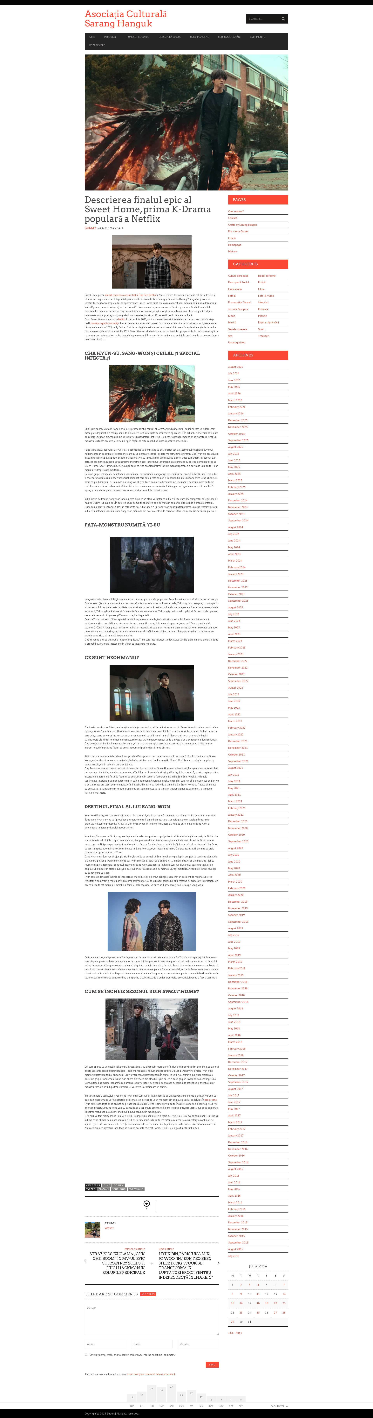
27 (275, 1312)
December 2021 (238, 741)
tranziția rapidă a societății (105, 323)
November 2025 (238, 427)
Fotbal (232, 295)
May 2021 (234, 788)
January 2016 (236, 1216)
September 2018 (238, 1002)
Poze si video (97, 45)
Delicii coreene (199, 37)
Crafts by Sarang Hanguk (242, 224)
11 (258, 1294)
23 (241, 1312)
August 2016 (235, 1169)
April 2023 (234, 634)
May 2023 (234, 627)
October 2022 (236, 674)
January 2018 (236, 1055)
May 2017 (234, 1109)
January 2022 (236, 734)
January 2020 (236, 895)
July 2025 (233, 453)
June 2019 (234, 941)
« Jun (231, 1333)
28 (284, 1312)
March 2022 (235, 721)
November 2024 (238, 507)
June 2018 (234, 1022)
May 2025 (234, 467)
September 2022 (238, 681)
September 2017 (238, 1082)
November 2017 (238, 1069)
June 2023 (234, 621)
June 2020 (234, 861)
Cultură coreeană (238, 275)
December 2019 (238, 901)
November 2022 (238, 667)
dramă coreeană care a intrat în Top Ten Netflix (130, 295)
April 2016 (234, 1195)
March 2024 (235, 560)
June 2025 (234, 460)
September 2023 (238, 600)
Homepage (234, 245)
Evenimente (257, 37)
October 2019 (236, 915)
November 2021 (238, 747)
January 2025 (236, 494)
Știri (92, 37)
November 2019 (238, 908)
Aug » (239, 1333)
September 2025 (238, 440)
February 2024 (237, 567)
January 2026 (236, 413)
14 (284, 1294)
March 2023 (235, 641)
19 (266, 1303)
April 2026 (234, 393)
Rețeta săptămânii (229, 37)
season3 (104, 1189)
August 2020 (235, 848)
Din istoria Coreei (238, 231)
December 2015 (238, 1222)
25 (258, 1312)
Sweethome (136, 1189)
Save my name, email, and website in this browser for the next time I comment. (132, 1355)
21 (284, 1303)
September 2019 (238, 921)
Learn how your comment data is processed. (151, 1374)
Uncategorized (236, 342)
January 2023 (236, 654)
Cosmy (90, 228)
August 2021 (235, 768)
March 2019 (235, 961)
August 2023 (235, 607)
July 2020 (233, 854)
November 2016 (238, 1149)
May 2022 (234, 707)
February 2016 (237, 1209)
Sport (261, 329)
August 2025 (235, 447)
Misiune (232, 251)
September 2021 (238, 761)
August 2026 (235, 367)
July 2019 (233, 935)
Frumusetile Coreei (137, 37)
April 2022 (234, 714)
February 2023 (237, 647)
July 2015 (233, 1256)
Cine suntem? (236, 211)
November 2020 (238, 828)
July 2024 (233, 534)
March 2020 (235, 881)
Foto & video (266, 295)
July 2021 (233, 774)
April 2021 (234, 794)
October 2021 (236, 754)
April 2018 (234, 1035)
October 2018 (236, 995)
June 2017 (234, 1102)
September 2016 (238, 1162)
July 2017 (233, 1095)
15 (232, 1303)
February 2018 (237, 1048)
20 (275, 1303)
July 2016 (233, 1175)
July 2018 (233, 1015)
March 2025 (235, 480)
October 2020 (236, 834)
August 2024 (235, 527)
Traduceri (263, 336)
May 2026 (234, 387)
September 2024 (238, 520)
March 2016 (235, 1202)
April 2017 (234, 1115)
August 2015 (235, 1249)
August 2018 (235, 1008)
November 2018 (238, 988)
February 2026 (237, 407)
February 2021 (237, 808)
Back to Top (278, 1406)
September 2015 (238, 1242)
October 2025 (236, 433)
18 (258, 1303)
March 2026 (235, 400)
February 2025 (237, 487)
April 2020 (234, 875)
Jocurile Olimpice (238, 309)
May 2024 (234, 547)
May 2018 (234, 1028)
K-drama (118, 1185)
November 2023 (238, 587)
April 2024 (234, 554)
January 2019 (236, 975)
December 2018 (238, 982)
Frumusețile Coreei (239, 302)
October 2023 (236, 594)
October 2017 (236, 1075)
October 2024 (236, 514)
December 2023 (238, 580)
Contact (232, 218)
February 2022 (237, 727)
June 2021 (234, 781)
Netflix (122, 319)
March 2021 (235, 801)
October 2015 (236, 1236)
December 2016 (238, 1142)
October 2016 (236, 1155)
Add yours (148, 1294)
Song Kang (118, 1189)
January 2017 (236, 1135)
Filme (107, 1185)
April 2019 (234, 955)
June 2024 (234, 540)
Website (109, 1228)
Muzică (232, 322)
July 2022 (233, 694)
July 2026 (233, 373)
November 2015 (238, 1229)
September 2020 (238, 841)
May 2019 (234, 948)
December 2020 (238, 821)
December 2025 (238, 420)
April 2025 (234, 474)
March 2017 (235, 1122)
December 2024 (238, 500)
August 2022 (235, 687)
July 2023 (233, 614)
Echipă (232, 238)
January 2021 (236, 814)
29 (232, 1321)
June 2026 (234, 380)
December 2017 (238, 1062)
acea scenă (211, 1099)
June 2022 (234, 701)
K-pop (231, 316)
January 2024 (236, 574)
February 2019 (237, 968)
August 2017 (235, 1089)
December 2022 (238, 661)
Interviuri (110, 37)
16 (241, 1303)
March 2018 (235, 1042)
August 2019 (235, 928)
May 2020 (234, 868)
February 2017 (237, 1129)
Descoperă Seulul (170, 37)
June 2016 (234, 1182)
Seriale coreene (237, 329)
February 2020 (237, 888)
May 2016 (234, 1189)
